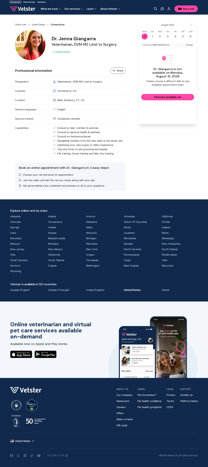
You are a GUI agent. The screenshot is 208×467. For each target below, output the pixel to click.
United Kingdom (95, 289)
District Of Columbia (135, 221)
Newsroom (122, 401)
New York (92, 249)
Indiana (166, 227)
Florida (166, 221)
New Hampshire (171, 243)
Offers (120, 413)
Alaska (52, 216)
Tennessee (92, 260)
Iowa (13, 232)
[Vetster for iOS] (21, 354)
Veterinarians (29, 2)
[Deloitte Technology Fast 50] (35, 421)
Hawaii (52, 227)
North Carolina (132, 249)
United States (132, 289)
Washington (93, 265)
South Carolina (19, 260)
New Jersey (17, 249)
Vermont (15, 265)
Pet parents (15, 2)
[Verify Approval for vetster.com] (32, 405)
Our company (124, 394)
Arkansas (129, 216)
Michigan (91, 238)
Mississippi (168, 238)
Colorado (15, 221)
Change (189, 45)
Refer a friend (124, 419)
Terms (170, 401)
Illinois (127, 227)
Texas (127, 260)
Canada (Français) (58, 289)
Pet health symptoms (149, 407)
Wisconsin (167, 265)
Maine (165, 232)
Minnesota (130, 238)
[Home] (23, 8)
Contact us (186, 394)
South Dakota (56, 260)
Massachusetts (56, 238)
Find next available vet (167, 97)
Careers (121, 407)
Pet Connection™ (147, 394)
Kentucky (91, 232)
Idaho (89, 227)
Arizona (90, 216)
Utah (164, 260)
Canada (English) (20, 289)
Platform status (189, 401)
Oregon (90, 254)
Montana (53, 243)
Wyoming (15, 271)
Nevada (128, 243)
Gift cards (121, 425)
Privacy (171, 394)
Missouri (15, 243)
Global (165, 289)
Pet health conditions (149, 401)
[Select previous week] (144, 25)
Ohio (13, 254)
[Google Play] (45, 354)
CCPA (170, 407)
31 (144, 36)
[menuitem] (51, 8)
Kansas (52, 232)
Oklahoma (54, 254)
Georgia (14, 227)
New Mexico (55, 249)
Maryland (15, 238)
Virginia (52, 265)
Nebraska (91, 243)
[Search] (155, 8)
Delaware (91, 221)
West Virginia (131, 265)
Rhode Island (169, 254)
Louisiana (129, 232)
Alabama (15, 216)
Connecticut (55, 221)
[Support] (162, 8)
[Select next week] (191, 25)
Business (42, 2)
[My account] (169, 8)
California (167, 216)
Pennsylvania (131, 254)
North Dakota (170, 249)
